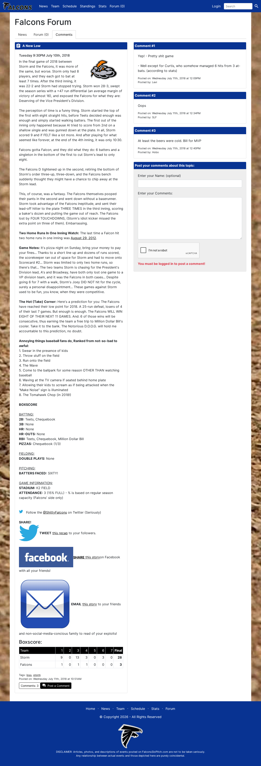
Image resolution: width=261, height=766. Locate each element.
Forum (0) (117, 6)
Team (55, 6)
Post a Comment (56, 685)
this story (92, 557)
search (256, 6)
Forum (41, 34)
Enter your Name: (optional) (159, 176)
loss (29, 675)
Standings (87, 6)
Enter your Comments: (155, 193)
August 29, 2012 (83, 238)
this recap (60, 533)
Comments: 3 (30, 685)
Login (216, 6)
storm (37, 675)
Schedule (70, 6)
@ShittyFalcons (55, 512)
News (43, 6)
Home (90, 709)
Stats (102, 6)
